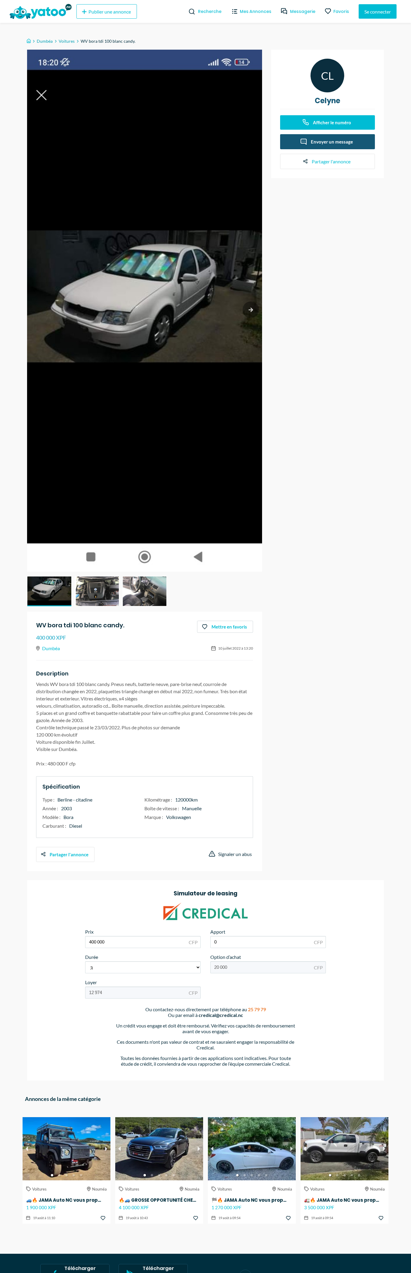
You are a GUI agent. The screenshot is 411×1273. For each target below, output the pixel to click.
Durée (91, 957)
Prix (89, 932)
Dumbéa (45, 41)
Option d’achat (225, 957)
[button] (49, 591)
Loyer (91, 982)
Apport (217, 932)
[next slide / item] (251, 309)
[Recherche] (189, 11)
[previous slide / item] (27, 1148)
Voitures (67, 41)
